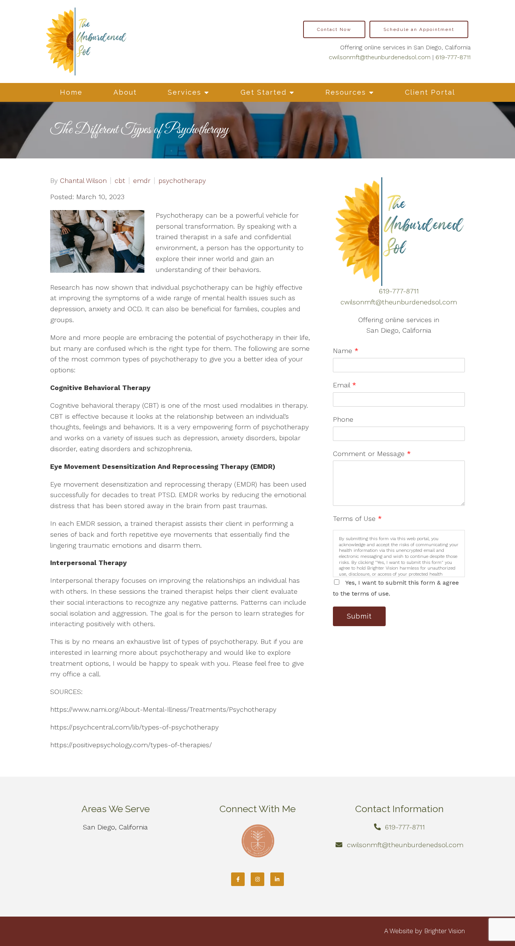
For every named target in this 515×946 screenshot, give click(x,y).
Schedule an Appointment (418, 29)
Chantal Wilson (83, 180)
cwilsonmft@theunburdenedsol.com (380, 57)
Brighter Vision (444, 931)
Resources (345, 92)
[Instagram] (257, 879)
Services (184, 92)
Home (71, 92)
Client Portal (430, 92)
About (125, 92)
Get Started (264, 92)
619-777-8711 (453, 57)
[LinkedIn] (277, 879)
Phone (343, 419)
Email (344, 385)
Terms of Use (357, 518)
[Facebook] (238, 879)
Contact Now (334, 29)
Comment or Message (372, 454)
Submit (359, 616)
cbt (120, 180)
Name (346, 351)
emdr (141, 180)
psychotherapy (182, 180)
